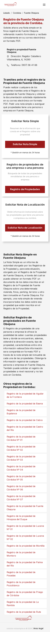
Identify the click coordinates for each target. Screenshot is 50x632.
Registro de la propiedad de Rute (24, 612)
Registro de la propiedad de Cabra (24, 420)
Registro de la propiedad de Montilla (25, 545)
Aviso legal (38, 628)
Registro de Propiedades (25, 189)
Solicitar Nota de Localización (25, 227)
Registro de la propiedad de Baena (25, 403)
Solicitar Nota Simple (25, 144)
